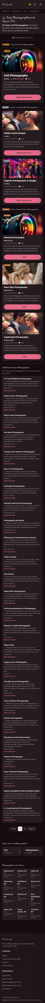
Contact (5, 962)
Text (28, 79)
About (4, 956)
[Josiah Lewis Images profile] (22, 120)
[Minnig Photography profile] (22, 224)
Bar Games (6, 989)
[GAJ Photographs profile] (22, 60)
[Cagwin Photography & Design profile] (22, 168)
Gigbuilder (6, 975)
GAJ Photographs (16, 75)
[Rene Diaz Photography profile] (22, 273)
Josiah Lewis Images (14, 133)
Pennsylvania (16, 11)
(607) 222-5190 (11, 293)
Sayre (25, 11)
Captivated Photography (16, 337)
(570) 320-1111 (11, 343)
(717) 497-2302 (11, 243)
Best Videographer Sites (11, 985)
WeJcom (7, 4)
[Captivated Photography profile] (22, 323)
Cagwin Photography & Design (20, 180)
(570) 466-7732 (11, 139)
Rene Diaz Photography (15, 287)
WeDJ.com (5, 11)
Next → (32, 829)
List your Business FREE (11, 959)
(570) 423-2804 (18, 79)
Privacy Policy (7, 965)
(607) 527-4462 (11, 186)
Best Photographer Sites (11, 982)
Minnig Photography (14, 237)
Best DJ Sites (7, 979)
